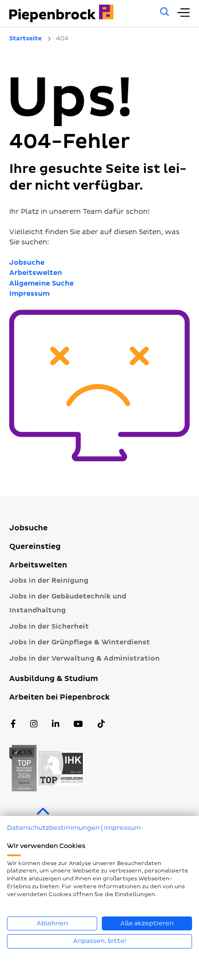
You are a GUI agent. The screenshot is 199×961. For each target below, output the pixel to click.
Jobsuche (26, 262)
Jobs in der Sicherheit (49, 626)
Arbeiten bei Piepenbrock (59, 697)
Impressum (29, 293)
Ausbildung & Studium (53, 678)
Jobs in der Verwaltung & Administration (84, 658)
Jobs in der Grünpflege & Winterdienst (79, 642)
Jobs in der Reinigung (48, 580)
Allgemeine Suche (41, 283)
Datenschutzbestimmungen (53, 828)
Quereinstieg (35, 546)
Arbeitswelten (35, 272)
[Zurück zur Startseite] (79, 13)
